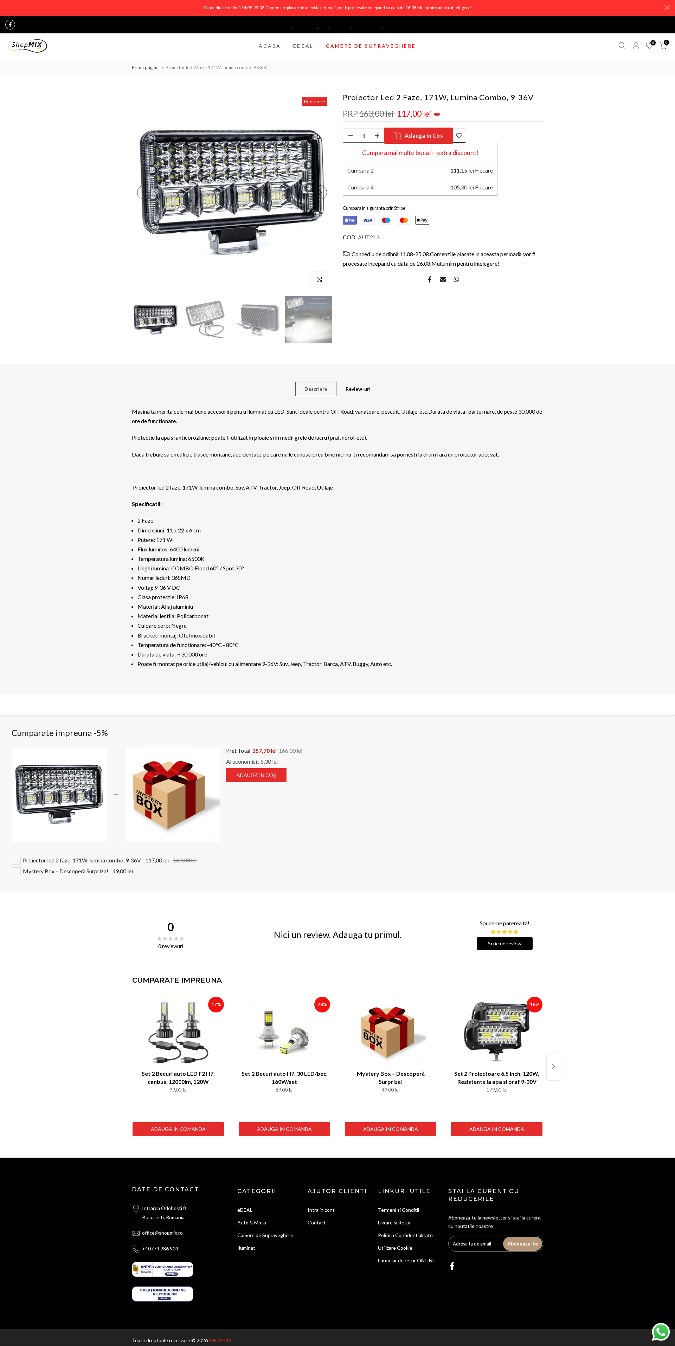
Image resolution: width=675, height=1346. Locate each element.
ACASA (270, 46)
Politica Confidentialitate (405, 1235)
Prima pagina (145, 67)
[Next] (320, 192)
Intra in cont (321, 1210)
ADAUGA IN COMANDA (178, 1129)
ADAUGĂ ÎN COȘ (256, 775)
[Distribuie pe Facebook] (429, 279)
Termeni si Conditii (398, 1210)
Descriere (315, 389)
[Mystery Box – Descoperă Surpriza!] (390, 1032)
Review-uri (358, 389)
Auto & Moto (251, 1222)
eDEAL (244, 1210)
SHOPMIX (220, 1340)
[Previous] (144, 192)
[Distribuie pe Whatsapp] (456, 279)
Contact (317, 1222)
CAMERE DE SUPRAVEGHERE (371, 46)
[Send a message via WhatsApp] (660, 1331)
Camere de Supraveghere (265, 1235)
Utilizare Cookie (395, 1248)
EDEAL (303, 46)
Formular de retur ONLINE (406, 1260)
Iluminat (246, 1248)
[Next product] (553, 1067)
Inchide (8, 7)
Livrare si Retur (394, 1222)
